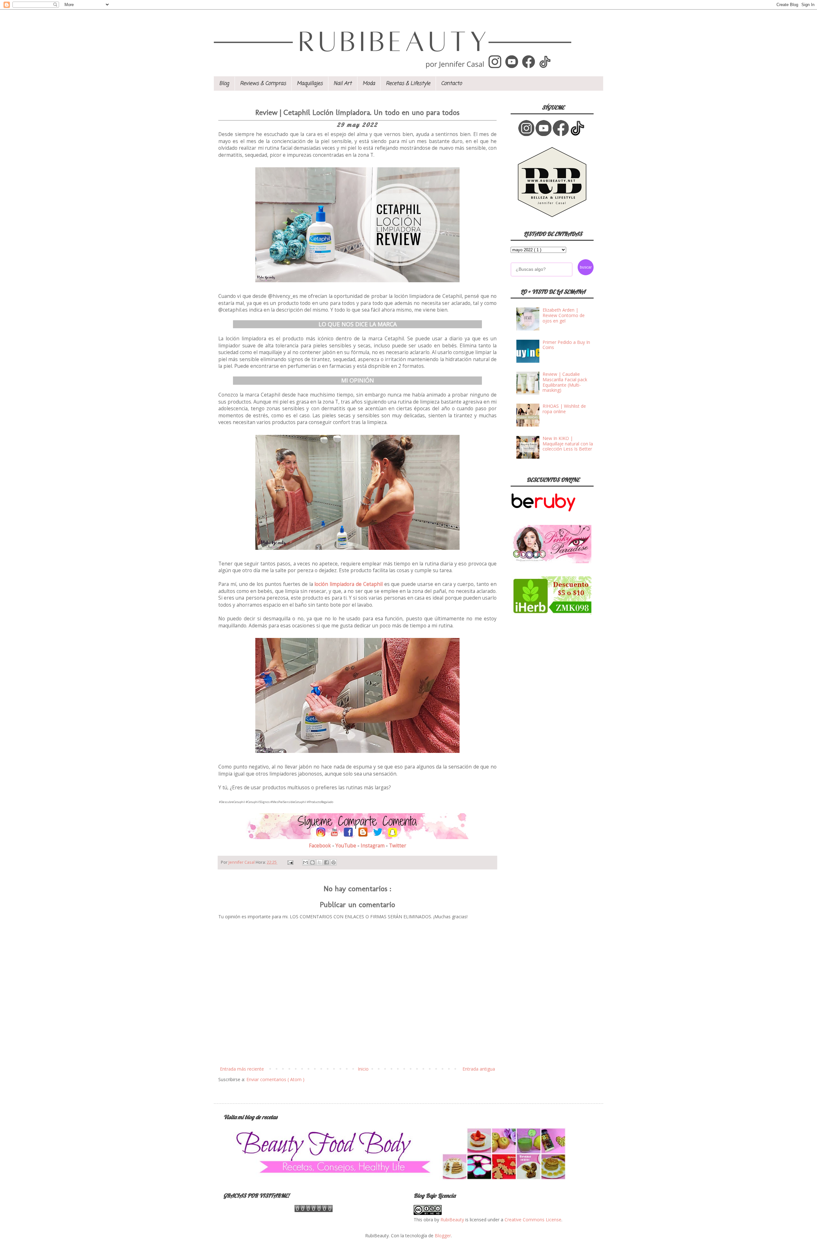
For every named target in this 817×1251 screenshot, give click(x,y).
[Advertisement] (558, 666)
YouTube (346, 845)
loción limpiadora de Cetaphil (348, 584)
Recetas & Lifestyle (408, 83)
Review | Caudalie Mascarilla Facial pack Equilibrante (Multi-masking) (565, 382)
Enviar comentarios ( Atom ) (275, 1079)
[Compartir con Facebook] (326, 862)
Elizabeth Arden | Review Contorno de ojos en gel (564, 315)
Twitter (397, 845)
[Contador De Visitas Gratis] (314, 1210)
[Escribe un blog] (312, 862)
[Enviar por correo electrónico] (305, 862)
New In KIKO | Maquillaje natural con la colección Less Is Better (568, 443)
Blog (224, 83)
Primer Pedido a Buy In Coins (566, 345)
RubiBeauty (452, 1220)
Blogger (443, 1235)
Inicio (363, 1069)
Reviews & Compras (263, 83)
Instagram (373, 845)
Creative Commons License (533, 1220)
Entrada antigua (478, 1069)
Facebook (320, 845)
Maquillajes (310, 83)
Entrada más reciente (242, 1069)
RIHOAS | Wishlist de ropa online (564, 408)
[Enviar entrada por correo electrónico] (290, 862)
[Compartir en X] (319, 862)
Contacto (451, 83)
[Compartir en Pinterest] (333, 862)
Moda (369, 83)
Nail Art (343, 83)
